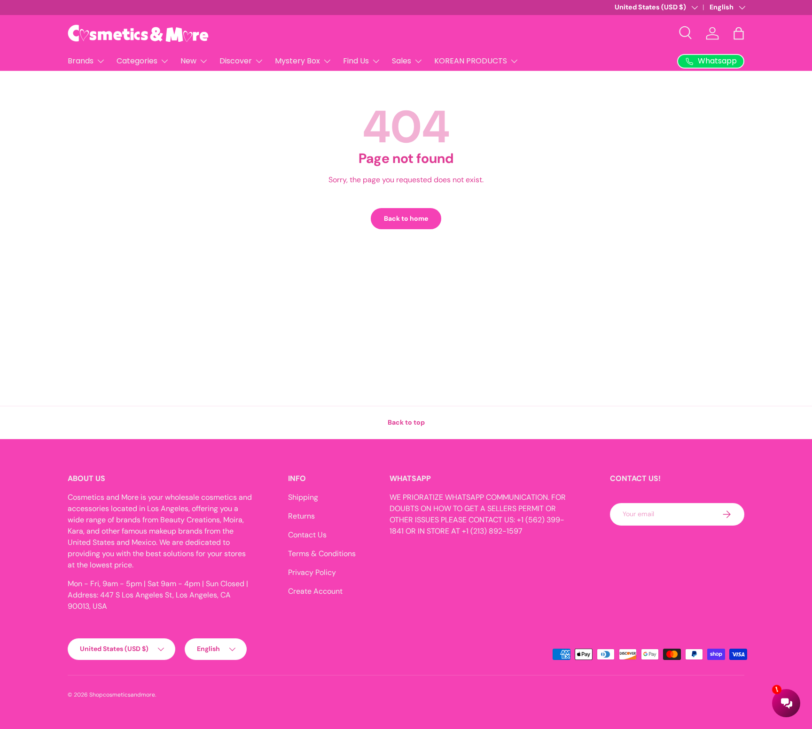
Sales (401, 60)
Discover (235, 60)
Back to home (406, 218)
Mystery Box (297, 60)
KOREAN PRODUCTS (470, 60)
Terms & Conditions (322, 553)
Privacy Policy (312, 572)
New (188, 60)
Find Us (356, 60)
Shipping (303, 497)
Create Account (315, 591)
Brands (81, 60)
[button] (738, 33)
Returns (301, 516)
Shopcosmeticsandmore (122, 694)
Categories (137, 60)
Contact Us (307, 535)
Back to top (406, 422)
